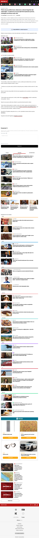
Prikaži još (10, 500)
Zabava (36, 4)
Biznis (31, 4)
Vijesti (3, 4)
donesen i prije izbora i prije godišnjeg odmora (28, 106)
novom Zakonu (25, 97)
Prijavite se (19, 146)
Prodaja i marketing (19, 525)
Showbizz (12, 4)
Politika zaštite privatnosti (19, 528)
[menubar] (35, 1)
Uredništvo (19, 523)
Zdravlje (27, 4)
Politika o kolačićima (19, 530)
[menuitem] (35, 1)
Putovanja (22, 4)
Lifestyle (17, 4)
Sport (7, 4)
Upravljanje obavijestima (20, 533)
